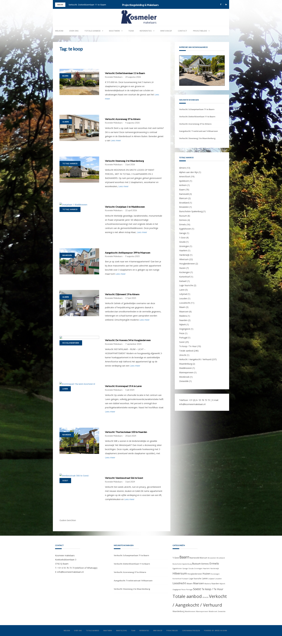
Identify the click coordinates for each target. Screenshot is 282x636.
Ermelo (182, 224)
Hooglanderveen (70, 343)
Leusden (183, 298)
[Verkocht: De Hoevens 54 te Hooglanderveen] (79, 349)
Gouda (182, 241)
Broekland (184, 202)
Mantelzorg (121, 631)
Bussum (183, 215)
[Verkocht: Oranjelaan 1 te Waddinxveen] (79, 204)
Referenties (146, 30)
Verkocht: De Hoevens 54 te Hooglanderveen (128, 340)
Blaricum (183, 198)
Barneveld (184, 194)
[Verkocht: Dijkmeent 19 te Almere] (79, 303)
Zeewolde (184, 381)
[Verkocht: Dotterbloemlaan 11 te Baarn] (79, 82)
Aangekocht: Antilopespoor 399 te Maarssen (127, 252)
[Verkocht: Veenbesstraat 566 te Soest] (79, 478)
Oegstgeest (184, 328)
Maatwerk (114, 30)
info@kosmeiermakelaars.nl (192, 404)
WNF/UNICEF (166, 30)
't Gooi (182, 237)
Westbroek (184, 376)
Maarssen (67, 255)
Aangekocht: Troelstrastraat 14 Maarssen (198, 131)
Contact (182, 30)
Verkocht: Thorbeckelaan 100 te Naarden (126, 432)
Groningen (184, 246)
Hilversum (184, 259)
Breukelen (184, 207)
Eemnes (183, 220)
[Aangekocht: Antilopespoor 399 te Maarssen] (79, 261)
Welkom (59, 30)
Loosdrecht (184, 302)
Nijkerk (182, 324)
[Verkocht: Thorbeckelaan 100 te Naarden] (79, 441)
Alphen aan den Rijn (188, 172)
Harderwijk (184, 254)
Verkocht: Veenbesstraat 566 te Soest (124, 478)
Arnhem (183, 185)
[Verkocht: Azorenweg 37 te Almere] (79, 128)
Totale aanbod (92, 30)
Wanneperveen (186, 372)
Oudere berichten (67, 520)
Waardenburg (185, 363)
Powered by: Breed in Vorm (215, 631)
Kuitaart (183, 281)
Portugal (183, 337)
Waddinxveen (185, 368)
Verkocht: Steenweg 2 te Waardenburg (124, 160)
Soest (65, 480)
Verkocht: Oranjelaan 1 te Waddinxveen (125, 206)
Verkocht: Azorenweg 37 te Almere (85, 4)
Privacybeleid (200, 30)
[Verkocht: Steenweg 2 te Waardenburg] (79, 170)
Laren (65, 389)
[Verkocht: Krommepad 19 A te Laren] (79, 384)
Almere (65, 121)
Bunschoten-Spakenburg (191, 211)
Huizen (182, 268)
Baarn (65, 76)
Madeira (183, 315)
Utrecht (182, 355)
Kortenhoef (184, 276)
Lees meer (116, 140)
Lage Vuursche (186, 285)
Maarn (182, 307)
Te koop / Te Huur (188, 346)
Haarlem (183, 250)
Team (131, 30)
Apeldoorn (184, 180)
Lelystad (183, 294)
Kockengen (184, 272)
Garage (182, 233)
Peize (181, 333)
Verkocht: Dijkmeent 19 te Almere (122, 294)
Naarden (66, 434)
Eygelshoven (185, 228)
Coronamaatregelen (191, 631)
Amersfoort (184, 176)
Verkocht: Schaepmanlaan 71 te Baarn (196, 109)
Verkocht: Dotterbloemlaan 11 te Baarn (125, 73)
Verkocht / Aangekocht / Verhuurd (195, 359)
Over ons (74, 30)
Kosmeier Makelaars (113, 77)
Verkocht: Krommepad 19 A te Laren (123, 386)
